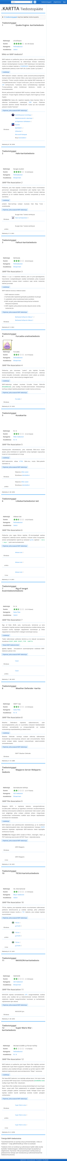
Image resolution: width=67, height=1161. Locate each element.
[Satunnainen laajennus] (35, 2)
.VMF (30, 102)
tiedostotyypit (46, 2)
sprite (31, 540)
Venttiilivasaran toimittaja (23, 115)
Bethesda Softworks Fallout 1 (24, 317)
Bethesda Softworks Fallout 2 (24, 320)
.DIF (3, 85)
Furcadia (17, 399)
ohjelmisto (57, 2)
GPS (26, 995)
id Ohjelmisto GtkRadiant (22, 121)
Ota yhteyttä (45, 1160)
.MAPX (43, 827)
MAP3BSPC (18, 128)
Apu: (64, 2)
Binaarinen (17, 178)
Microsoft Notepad (21, 134)
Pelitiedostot (18, 47)
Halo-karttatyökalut (21, 218)
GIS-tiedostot (18, 793)
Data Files (16, 612)
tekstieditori (22, 138)
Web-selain (25, 472)
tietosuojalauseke (31, 1160)
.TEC (23, 912)
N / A (15, 440)
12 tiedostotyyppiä (10, 17)
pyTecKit (17, 926)
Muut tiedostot (18, 895)
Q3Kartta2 (18, 131)
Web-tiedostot (18, 437)
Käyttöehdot (23, 1160)
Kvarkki (17, 125)
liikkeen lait (18, 552)
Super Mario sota (20, 1105)
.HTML (21, 461)
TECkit (17, 923)
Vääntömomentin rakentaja (23, 118)
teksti (15, 49)
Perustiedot (39, 1160)
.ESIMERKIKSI (24, 66)
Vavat (17, 661)
